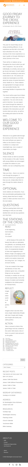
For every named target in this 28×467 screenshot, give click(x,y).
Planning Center (7, 417)
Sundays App (7, 411)
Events (19, 26)
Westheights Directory (9, 414)
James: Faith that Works (10, 379)
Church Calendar (8, 420)
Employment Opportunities (10, 444)
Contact (6, 442)
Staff (5, 440)
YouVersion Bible (8, 423)
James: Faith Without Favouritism (13, 382)
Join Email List (7, 446)
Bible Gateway (7, 426)
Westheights (7, 26)
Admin (5, 450)
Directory (6, 452)
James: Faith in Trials (9, 385)
